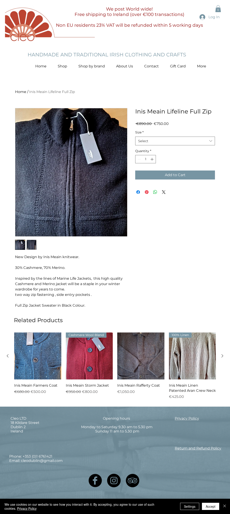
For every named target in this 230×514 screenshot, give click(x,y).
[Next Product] (222, 356)
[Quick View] (37, 356)
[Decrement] (139, 159)
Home (20, 92)
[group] (115, 366)
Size (139, 132)
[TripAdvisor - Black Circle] (132, 480)
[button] (218, 8)
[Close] (224, 506)
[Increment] (152, 159)
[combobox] (175, 141)
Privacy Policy (27, 508)
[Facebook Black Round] (95, 480)
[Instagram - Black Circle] (114, 480)
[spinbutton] (146, 159)
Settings (189, 506)
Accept (210, 506)
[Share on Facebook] (138, 192)
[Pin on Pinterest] (146, 192)
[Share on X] (163, 192)
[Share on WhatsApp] (155, 192)
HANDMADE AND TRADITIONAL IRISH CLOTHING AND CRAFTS (107, 55)
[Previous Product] (7, 356)
